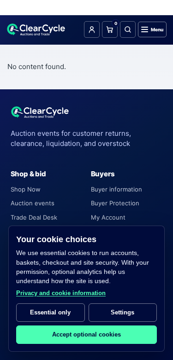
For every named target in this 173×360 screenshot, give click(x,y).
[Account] (92, 29)
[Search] (128, 29)
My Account (108, 217)
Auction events (32, 203)
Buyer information (116, 189)
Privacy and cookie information (61, 293)
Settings (122, 312)
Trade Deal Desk (34, 217)
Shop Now (26, 189)
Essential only (50, 312)
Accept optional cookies (86, 334)
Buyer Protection (115, 203)
